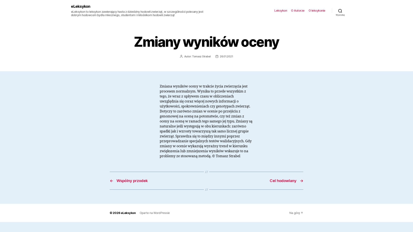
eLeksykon (80, 6)
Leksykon (280, 10)
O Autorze (298, 10)
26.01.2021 (226, 56)
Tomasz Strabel (201, 56)
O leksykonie (317, 10)
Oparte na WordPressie (155, 213)
